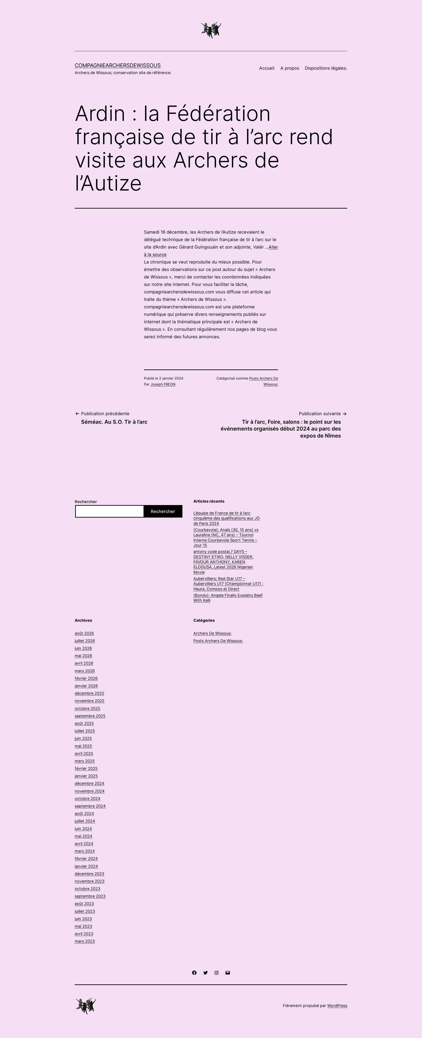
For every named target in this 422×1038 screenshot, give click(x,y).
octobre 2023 (87, 888)
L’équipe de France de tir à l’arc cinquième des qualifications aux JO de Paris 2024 (226, 518)
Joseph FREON (163, 384)
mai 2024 (83, 836)
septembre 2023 (90, 896)
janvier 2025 (86, 776)
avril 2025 (84, 753)
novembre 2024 (90, 791)
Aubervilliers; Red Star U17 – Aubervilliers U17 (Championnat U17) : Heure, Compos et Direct (228, 583)
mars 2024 (85, 851)
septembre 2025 (90, 716)
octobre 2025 (87, 708)
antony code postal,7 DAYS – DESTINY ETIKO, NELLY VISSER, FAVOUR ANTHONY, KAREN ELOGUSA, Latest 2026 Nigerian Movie (223, 561)
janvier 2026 (86, 686)
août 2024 (84, 813)
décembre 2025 (89, 693)
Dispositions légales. (326, 68)
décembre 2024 (89, 783)
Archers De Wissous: (212, 633)
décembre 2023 (89, 873)
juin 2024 (83, 828)
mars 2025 (85, 761)
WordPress (337, 1005)
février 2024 (86, 858)
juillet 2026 (85, 640)
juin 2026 (83, 648)
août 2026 (84, 633)
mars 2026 (85, 671)
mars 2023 (85, 941)
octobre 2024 (87, 798)
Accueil (267, 68)
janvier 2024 (86, 866)
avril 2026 (84, 663)
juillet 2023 (85, 911)
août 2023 (84, 903)
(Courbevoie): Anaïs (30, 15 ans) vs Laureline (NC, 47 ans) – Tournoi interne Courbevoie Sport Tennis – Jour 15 (225, 537)
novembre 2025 (89, 700)
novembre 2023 (89, 881)
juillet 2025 (85, 731)
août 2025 (84, 723)
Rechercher (86, 501)
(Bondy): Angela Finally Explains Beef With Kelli (228, 598)
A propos (289, 68)
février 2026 (86, 678)
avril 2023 (84, 933)
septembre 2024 (90, 806)
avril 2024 (84, 843)
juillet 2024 (85, 821)
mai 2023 (83, 926)
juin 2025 (83, 738)
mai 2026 (83, 655)
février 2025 (86, 768)
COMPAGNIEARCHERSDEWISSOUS (118, 65)
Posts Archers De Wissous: (218, 640)
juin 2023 (83, 918)
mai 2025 (83, 746)
